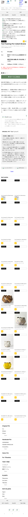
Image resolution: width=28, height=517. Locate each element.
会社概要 (2, 513)
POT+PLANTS (6, 489)
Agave (3, 491)
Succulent (4, 480)
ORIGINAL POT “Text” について (10, 131)
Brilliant (4, 431)
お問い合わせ (21, 167)
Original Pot (6, 426)
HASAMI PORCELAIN (7, 444)
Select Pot (5, 453)
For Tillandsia (6, 457)
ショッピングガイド (8, 167)
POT (10, 8)
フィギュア (5, 464)
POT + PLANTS (5, 15)
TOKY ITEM (22, 15)
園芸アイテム (5, 469)
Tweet (11, 171)
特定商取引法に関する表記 (18, 513)
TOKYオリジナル (6, 467)
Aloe (3, 494)
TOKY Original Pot (17, 8)
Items (7, 8)
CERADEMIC (5, 442)
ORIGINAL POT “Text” (5, 9)
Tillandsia (4, 482)
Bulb (3, 496)
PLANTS (14, 15)
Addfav (24, 41)
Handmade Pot (6, 439)
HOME (2, 8)
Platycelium (5, 478)
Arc (3, 429)
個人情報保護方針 (8, 513)
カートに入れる (15, 77)
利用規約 (25, 513)
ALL (7, 12)
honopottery (5, 446)
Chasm (4, 433)
